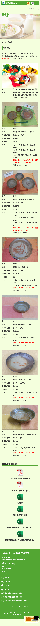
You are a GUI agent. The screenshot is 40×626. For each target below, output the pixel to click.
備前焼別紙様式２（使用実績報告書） (20, 540)
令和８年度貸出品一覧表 (20, 491)
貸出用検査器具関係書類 (20, 478)
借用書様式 (6, 59)
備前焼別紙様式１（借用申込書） (20, 527)
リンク (26, 606)
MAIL (6, 572)
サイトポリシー (17, 606)
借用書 (20, 503)
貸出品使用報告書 (20, 515)
